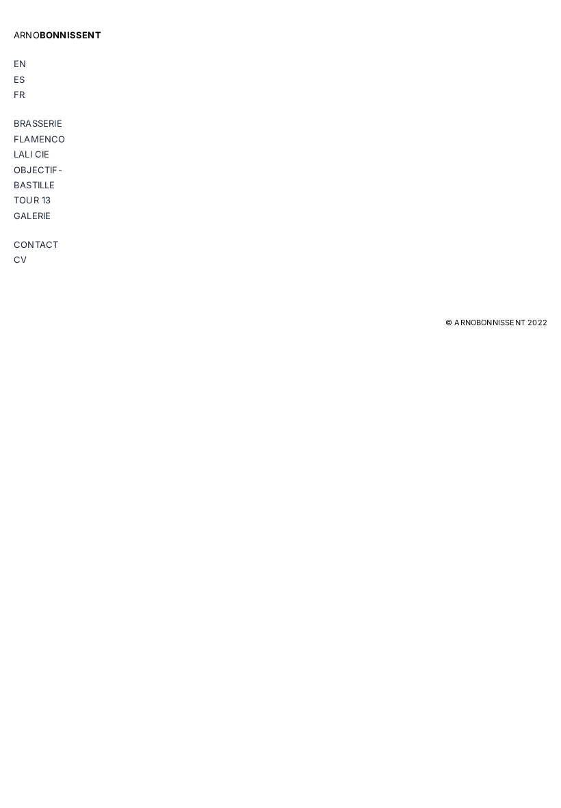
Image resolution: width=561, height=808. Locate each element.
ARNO (57, 34)
